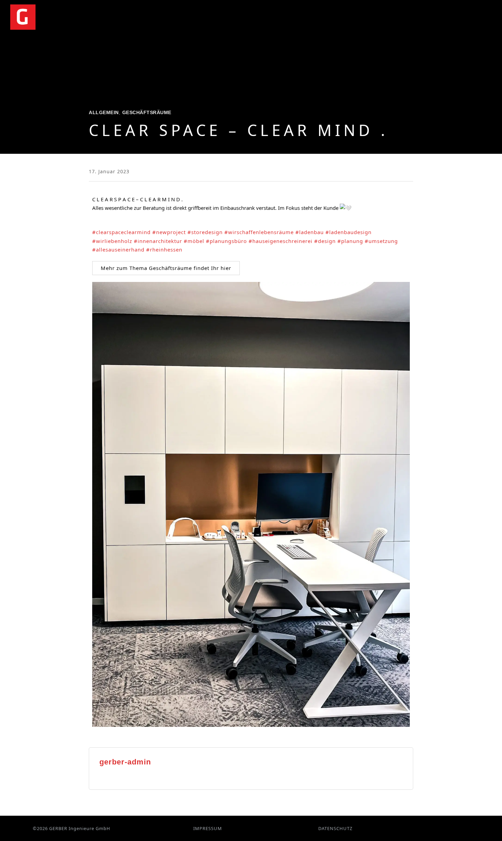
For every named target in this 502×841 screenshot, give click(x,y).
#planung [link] (350, 241)
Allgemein (104, 112)
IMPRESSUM (207, 828)
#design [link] (325, 241)
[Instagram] (444, 828)
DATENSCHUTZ (335, 828)
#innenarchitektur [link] (158, 241)
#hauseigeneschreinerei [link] (280, 241)
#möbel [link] (194, 241)
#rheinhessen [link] (164, 249)
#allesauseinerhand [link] (118, 249)
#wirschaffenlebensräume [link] (259, 232)
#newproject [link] (169, 232)
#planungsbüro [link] (226, 241)
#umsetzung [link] (381, 241)
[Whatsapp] (456, 828)
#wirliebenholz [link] (112, 241)
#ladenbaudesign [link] (348, 232)
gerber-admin (125, 762)
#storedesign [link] (205, 232)
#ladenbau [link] (309, 232)
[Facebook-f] (432, 828)
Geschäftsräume (146, 112)
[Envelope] (468, 828)
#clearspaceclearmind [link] (121, 232)
